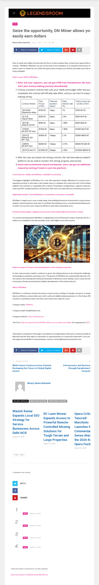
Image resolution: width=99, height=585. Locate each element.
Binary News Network (21, 42)
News (15, 24)
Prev (16, 455)
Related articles (21, 401)
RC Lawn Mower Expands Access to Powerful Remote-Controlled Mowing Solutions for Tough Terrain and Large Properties (56, 427)
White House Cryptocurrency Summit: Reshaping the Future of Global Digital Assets (32, 368)
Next (22, 455)
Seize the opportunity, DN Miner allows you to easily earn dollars (46, 322)
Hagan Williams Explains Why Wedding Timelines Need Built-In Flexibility (59, 543)
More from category (57, 401)
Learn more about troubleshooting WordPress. (29, 575)
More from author (38, 401)
